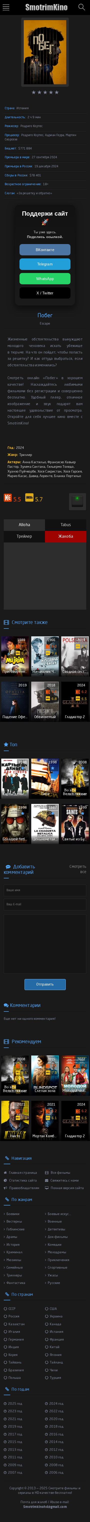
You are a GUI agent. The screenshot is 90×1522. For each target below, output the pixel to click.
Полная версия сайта (67, 1188)
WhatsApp (45, 279)
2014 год (56, 1442)
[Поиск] (82, 7)
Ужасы (53, 1275)
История (13, 1244)
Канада (55, 1324)
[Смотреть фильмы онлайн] (45, 5)
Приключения (58, 1260)
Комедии (55, 1244)
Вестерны (14, 1221)
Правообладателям (23, 1188)
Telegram (45, 264)
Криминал (14, 1252)
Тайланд (56, 1362)
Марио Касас (17, 476)
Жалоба (65, 537)
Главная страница (22, 1173)
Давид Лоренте (41, 476)
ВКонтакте (45, 250)
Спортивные (57, 1267)
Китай (55, 1347)
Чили (54, 1370)
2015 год (15, 1442)
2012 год (56, 1450)
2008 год (56, 1465)
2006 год (56, 1472)
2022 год (56, 1411)
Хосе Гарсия (72, 471)
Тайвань (15, 1362)
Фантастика (15, 1283)
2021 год (15, 1419)
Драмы (11, 1237)
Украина (56, 1316)
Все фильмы (60, 1173)
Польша (14, 1378)
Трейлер (24, 537)
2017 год (15, 1434)
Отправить (45, 984)
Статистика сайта (22, 1180)
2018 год (56, 1426)
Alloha (24, 525)
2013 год (15, 1450)
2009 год (15, 1465)
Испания (56, 1332)
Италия (14, 1332)
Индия (13, 1347)
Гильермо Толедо (60, 467)
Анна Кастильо (34, 462)
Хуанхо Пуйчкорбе (22, 471)
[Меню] (6, 8)
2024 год (56, 1404)
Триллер (25, 455)
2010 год (56, 1457)
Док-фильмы (58, 1237)
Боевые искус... (59, 1214)
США (53, 1309)
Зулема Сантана (33, 467)
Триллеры (14, 1275)
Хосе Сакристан (50, 471)
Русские (54, 1283)
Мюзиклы (13, 1260)
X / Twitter (44, 293)
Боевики (13, 1214)
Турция (55, 1378)
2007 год (15, 1472)
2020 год (56, 1419)
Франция (57, 1339)
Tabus (65, 525)
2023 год (15, 1411)
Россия (13, 1316)
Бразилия (16, 1370)
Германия (16, 1339)
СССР (12, 1309)
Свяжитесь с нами (64, 1180)
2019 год (15, 1426)
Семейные (14, 1267)
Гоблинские (15, 1229)
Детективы (56, 1229)
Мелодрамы (57, 1252)
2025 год (15, 1404)
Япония (56, 1355)
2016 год (56, 1434)
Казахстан (16, 1324)
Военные (55, 1221)
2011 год (15, 1457)
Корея (13, 1355)
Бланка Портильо (67, 476)
